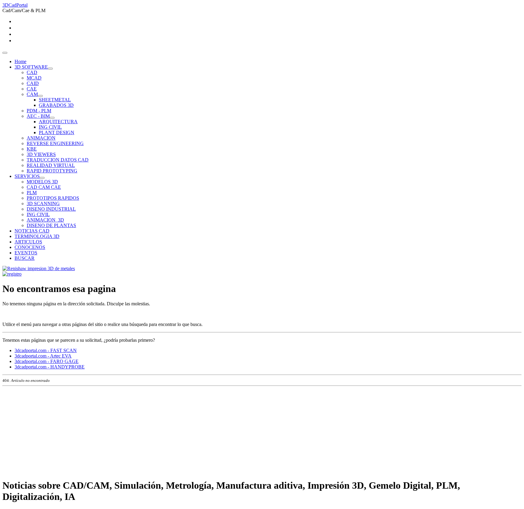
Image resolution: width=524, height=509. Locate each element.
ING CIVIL (50, 127)
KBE (32, 148)
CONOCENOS (30, 247)
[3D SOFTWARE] (50, 69)
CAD (32, 72)
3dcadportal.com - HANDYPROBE (50, 366)
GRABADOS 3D (56, 105)
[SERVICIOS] (42, 178)
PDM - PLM (39, 110)
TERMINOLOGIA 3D (37, 236)
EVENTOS (26, 252)
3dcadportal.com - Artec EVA (43, 355)
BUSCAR (25, 258)
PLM (32, 192)
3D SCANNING (43, 203)
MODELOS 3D (42, 181)
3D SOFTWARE (31, 67)
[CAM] (40, 96)
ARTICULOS (28, 241)
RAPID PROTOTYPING (52, 170)
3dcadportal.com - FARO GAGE (47, 361)
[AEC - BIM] (52, 118)
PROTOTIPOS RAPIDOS (53, 198)
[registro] (12, 274)
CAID (33, 83)
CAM (32, 94)
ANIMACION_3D (45, 219)
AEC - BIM (38, 116)
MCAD (34, 77)
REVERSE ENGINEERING (55, 143)
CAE (32, 88)
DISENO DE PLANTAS (51, 225)
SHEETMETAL (55, 99)
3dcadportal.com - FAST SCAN (46, 350)
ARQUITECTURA (58, 121)
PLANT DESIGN (56, 132)
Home (20, 61)
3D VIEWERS (41, 154)
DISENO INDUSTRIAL (51, 209)
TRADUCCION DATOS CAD (58, 159)
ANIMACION (41, 138)
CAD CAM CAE (44, 187)
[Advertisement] (184, 431)
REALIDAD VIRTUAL (51, 165)
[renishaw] (38, 268)
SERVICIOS (27, 176)
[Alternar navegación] (4, 53)
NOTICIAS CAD (32, 230)
